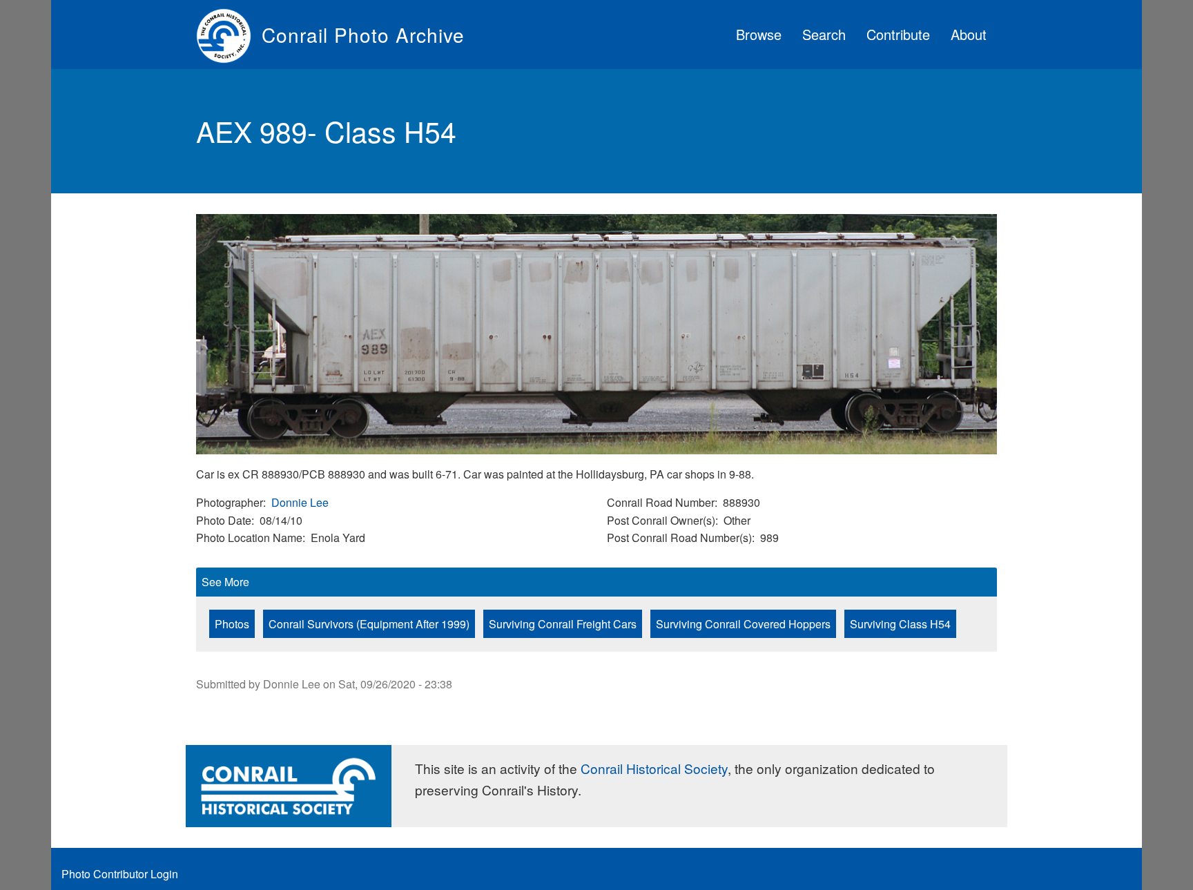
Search (824, 34)
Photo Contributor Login (119, 874)
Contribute (898, 34)
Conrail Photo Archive (363, 34)
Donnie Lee (300, 502)
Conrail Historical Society (654, 768)
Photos (232, 624)
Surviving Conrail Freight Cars (563, 624)
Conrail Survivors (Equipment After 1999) (369, 624)
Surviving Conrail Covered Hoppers (743, 624)
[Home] (229, 34)
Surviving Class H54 (900, 624)
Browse (759, 34)
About (969, 34)
